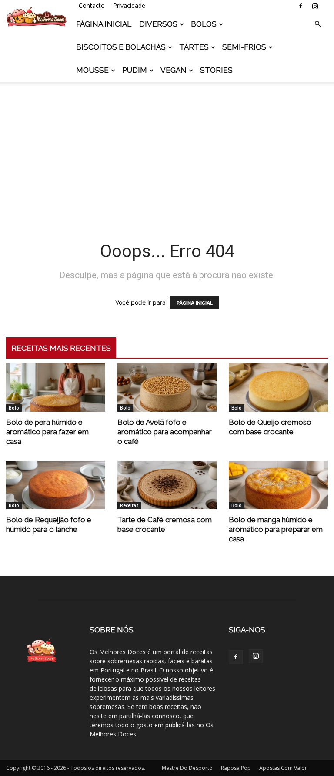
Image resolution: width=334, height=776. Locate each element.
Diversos (158, 24)
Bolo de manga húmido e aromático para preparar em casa (276, 529)
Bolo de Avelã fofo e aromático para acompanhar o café (164, 432)
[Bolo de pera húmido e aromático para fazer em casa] (55, 387)
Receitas (129, 505)
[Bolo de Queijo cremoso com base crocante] (278, 387)
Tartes (194, 47)
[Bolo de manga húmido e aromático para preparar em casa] (278, 485)
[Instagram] (314, 6)
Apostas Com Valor (283, 768)
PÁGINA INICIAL (195, 303)
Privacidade (129, 5)
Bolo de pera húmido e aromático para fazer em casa (47, 432)
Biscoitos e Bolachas (121, 47)
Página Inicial (103, 24)
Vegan (173, 70)
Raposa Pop (236, 768)
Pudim (134, 70)
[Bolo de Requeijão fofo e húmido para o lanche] (55, 485)
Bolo (14, 408)
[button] (317, 24)
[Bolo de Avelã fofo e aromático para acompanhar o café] (167, 387)
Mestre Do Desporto (187, 768)
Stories (216, 70)
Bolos (204, 24)
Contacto (92, 5)
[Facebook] (300, 6)
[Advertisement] (167, 149)
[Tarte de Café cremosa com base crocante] (167, 485)
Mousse (92, 70)
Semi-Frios (244, 47)
